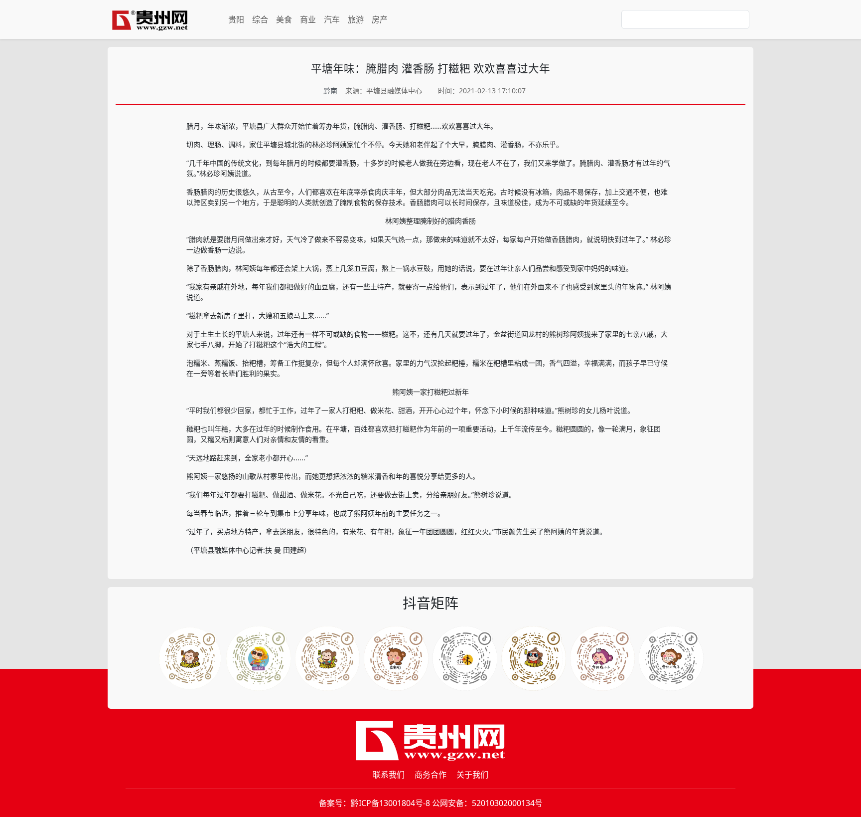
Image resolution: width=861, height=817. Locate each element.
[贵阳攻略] (327, 658)
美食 (284, 19)
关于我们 (472, 774)
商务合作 (430, 774)
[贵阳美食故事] (602, 658)
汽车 (332, 19)
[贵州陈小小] (464, 658)
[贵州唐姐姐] (396, 658)
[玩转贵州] (258, 658)
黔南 (330, 90)
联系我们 (389, 774)
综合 (260, 19)
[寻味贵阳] (671, 658)
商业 (308, 19)
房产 (380, 19)
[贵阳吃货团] (189, 658)
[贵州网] (150, 19)
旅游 (356, 19)
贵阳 (236, 19)
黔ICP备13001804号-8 (390, 803)
